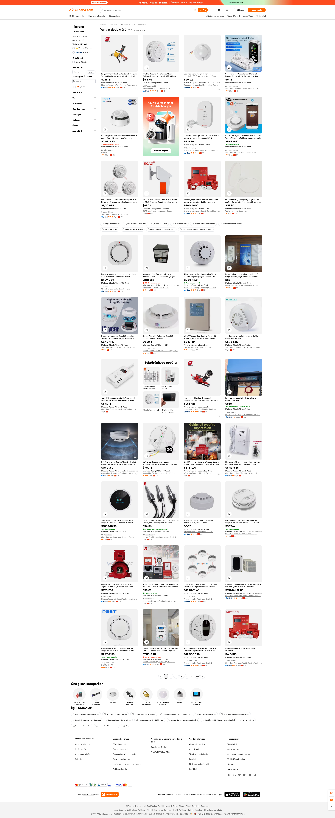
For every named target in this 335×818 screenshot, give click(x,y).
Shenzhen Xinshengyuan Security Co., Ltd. (118, 537)
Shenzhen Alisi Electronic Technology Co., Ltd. (161, 351)
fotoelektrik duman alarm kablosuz (88, 720)
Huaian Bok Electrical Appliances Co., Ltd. (159, 537)
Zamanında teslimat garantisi (124, 754)
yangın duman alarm (112, 224)
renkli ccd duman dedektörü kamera (176, 714)
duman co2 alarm (160, 224)
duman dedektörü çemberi (108, 726)
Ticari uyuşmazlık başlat (198, 754)
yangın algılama (248, 720)
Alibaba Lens (88, 794)
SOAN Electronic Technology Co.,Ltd (157, 211)
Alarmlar (124, 25)
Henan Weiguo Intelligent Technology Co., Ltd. (119, 599)
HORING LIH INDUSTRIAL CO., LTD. (198, 347)
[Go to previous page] (160, 676)
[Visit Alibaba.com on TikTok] (255, 775)
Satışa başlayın (233, 749)
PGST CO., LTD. (107, 152)
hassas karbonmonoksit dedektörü (236, 714)
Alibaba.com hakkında (84, 739)
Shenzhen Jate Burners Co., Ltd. (156, 287)
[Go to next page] (202, 676)
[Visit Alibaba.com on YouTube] (250, 775)
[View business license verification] (191, 814)
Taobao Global (178, 806)
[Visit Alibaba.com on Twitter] (239, 775)
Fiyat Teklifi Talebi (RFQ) (160, 752)
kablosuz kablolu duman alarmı (119, 720)
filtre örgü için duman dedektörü (87, 714)
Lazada (167, 806)
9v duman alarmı (181, 224)
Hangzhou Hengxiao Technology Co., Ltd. (159, 601)
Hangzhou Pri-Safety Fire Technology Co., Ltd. (243, 415)
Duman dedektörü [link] (139, 25)
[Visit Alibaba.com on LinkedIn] (234, 775)
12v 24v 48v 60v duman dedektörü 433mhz (198, 229)
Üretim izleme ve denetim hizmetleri (127, 764)
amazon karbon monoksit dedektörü (184, 720)
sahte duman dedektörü (134, 229)
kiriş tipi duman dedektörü (136, 224)
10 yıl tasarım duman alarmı (117, 714)
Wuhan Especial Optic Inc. (236, 211)
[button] (195, 10)
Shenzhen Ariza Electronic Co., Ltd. (157, 88)
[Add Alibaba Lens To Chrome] (110, 794)
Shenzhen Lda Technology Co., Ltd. (115, 289)
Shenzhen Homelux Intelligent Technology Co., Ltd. (243, 347)
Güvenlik (113, 25)
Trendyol (195, 806)
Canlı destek (194, 749)
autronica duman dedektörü (145, 714)
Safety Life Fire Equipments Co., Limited (159, 473)
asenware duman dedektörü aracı (151, 720)
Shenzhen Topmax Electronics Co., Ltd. (241, 534)
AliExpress (130, 806)
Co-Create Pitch (81, 749)
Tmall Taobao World (155, 806)
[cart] (227, 10)
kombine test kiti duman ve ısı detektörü (220, 720)
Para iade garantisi (120, 749)
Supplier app (163, 794)
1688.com (141, 806)
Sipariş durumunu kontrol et (238, 754)
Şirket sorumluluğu (82, 754)
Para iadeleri (194, 759)
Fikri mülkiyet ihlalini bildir (199, 764)
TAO (188, 806)
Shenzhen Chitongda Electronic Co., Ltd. (241, 88)
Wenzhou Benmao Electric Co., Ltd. (198, 473)
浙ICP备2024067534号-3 (234, 814)
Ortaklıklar (231, 764)
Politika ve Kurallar (120, 769)
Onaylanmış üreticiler (159, 747)
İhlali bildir (193, 769)
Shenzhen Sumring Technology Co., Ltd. (200, 287)
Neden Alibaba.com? (83, 744)
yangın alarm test (111, 229)
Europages (205, 806)
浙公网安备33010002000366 (210, 814)
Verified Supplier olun (236, 759)
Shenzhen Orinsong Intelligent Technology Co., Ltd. (119, 409)
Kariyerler (78, 759)
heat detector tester (83, 726)
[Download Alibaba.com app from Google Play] (251, 794)
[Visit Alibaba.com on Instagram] (244, 775)
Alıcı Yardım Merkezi (197, 744)
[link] (331, 793)
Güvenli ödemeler (120, 744)
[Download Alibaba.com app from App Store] (232, 794)
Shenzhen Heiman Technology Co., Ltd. (241, 473)
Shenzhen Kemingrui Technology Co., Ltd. (118, 347)
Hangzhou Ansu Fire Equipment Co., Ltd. (241, 285)
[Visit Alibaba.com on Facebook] (229, 775)
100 (197, 676)
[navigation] (84, 351)
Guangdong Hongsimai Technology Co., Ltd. (201, 85)
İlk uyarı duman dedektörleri (204, 224)
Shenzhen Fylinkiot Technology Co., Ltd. (241, 152)
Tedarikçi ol (232, 744)
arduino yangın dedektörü (206, 714)
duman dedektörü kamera (232, 224)
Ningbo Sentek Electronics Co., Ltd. (198, 532)
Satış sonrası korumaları (122, 759)
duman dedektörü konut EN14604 (162, 229)
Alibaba (103, 25)
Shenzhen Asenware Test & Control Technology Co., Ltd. (202, 150)
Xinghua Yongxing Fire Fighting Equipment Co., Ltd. (119, 85)
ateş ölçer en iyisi (131, 726)
